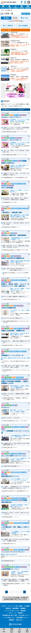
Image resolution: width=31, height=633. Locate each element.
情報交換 (22, 7)
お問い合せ (19, 620)
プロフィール (12, 613)
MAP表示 (19, 630)
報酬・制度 (28, 7)
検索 (4, 630)
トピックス (3, 7)
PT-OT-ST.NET (8, 2)
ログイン (25, 2)
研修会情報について (21, 617)
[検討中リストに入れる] (29, 113)
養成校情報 (15, 608)
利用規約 (20, 613)
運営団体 (23, 610)
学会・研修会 (15, 7)
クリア (15, 18)
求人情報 (9, 7)
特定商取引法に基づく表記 (10, 615)
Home (2, 10)
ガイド (21, 2)
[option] (15, 90)
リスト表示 (12, 630)
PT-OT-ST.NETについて (12, 610)
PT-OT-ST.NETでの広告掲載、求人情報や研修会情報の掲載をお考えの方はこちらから (15, 598)
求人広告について (24, 615)
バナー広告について (9, 617)
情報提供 (11, 620)
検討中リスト (27, 630)
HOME (4, 606)
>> (24, 592)
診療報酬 (22, 608)
